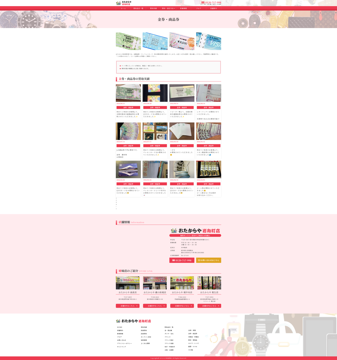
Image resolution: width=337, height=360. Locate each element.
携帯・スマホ (192, 347)
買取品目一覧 (169, 327)
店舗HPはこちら (128, 306)
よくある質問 (145, 343)
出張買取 (144, 334)
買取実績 (153, 8)
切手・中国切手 (170, 347)
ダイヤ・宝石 (169, 334)
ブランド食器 (169, 343)
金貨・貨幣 (192, 330)
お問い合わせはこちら (210, 260)
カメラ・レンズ (193, 343)
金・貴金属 (168, 330)
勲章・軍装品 (192, 340)
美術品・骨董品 (193, 337)
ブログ (198, 8)
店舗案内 (213, 8)
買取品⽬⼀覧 (138, 8)
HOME (119, 327)
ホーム (123, 8)
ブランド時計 (169, 340)
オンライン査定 (146, 337)
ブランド (168, 337)
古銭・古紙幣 (169, 350)
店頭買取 (144, 330)
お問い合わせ (121, 340)
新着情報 (183, 8)
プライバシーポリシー (124, 343)
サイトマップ (121, 347)
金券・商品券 (192, 334)
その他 (190, 350)
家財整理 (144, 340)
